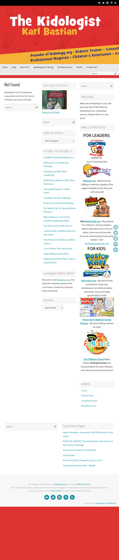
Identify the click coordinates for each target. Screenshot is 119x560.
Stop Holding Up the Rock (56, 254)
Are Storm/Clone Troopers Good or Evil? (82, 460)
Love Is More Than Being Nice (58, 248)
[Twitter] (103, 3)
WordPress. (111, 503)
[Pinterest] (111, 3)
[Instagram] (107, 3)
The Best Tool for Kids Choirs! (58, 226)
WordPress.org (88, 406)
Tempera (100, 503)
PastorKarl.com (88, 280)
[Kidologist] (99, 3)
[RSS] (115, 3)
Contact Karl (69, 455)
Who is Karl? (56, 491)
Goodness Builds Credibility (57, 198)
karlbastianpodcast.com (97, 243)
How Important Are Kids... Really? (79, 465)
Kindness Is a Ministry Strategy (59, 203)
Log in (84, 390)
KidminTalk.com (93, 221)
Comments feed (89, 401)
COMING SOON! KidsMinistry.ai (59, 157)
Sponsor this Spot (51, 112)
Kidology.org (63, 280)
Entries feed (87, 395)
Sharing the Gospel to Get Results (79, 450)
